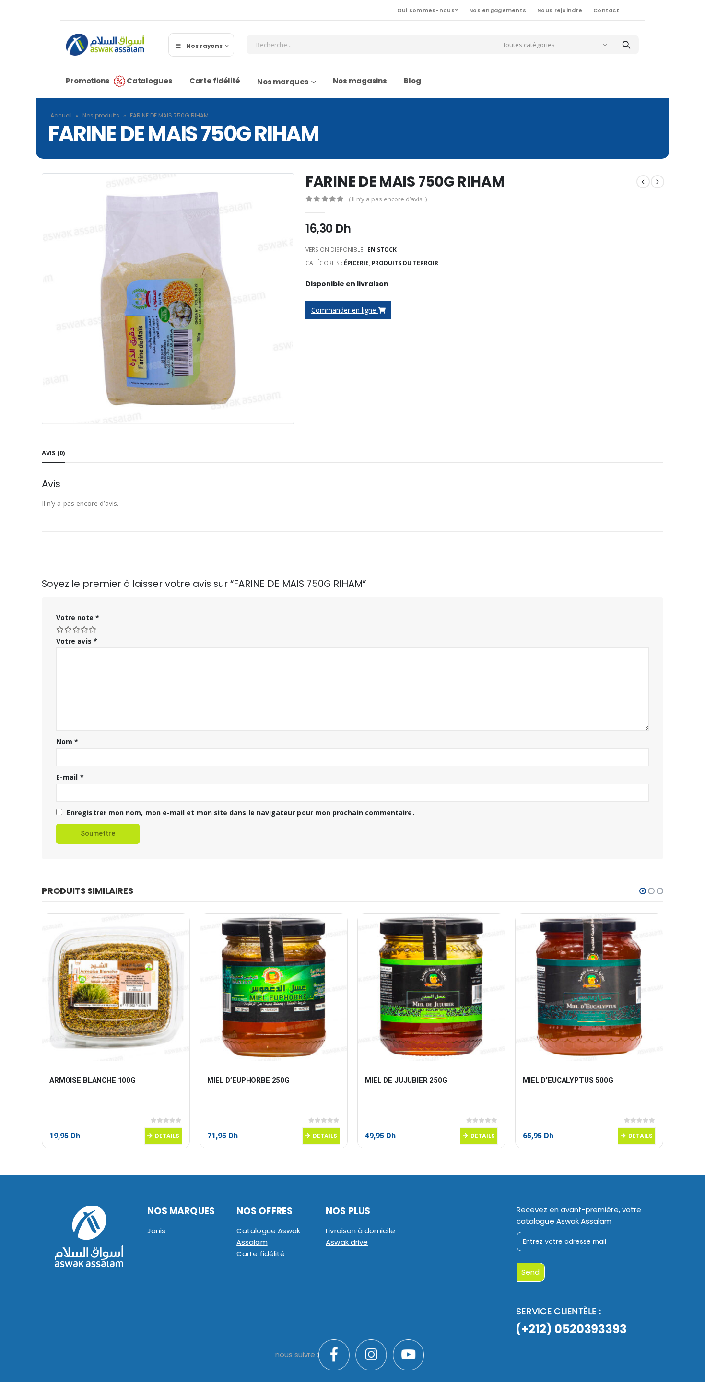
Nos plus (348, 1211)
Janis (156, 1231)
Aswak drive (347, 1242)
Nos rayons (204, 46)
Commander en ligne (344, 310)
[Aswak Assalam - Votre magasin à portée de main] (105, 45)
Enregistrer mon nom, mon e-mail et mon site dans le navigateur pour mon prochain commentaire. (240, 812)
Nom (67, 741)
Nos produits (100, 115)
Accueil (61, 115)
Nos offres (264, 1211)
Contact (606, 10)
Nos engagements (497, 10)
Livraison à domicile (360, 1231)
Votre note (77, 617)
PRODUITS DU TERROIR (405, 263)
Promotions (88, 81)
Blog (412, 81)
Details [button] (167, 1136)
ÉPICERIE (356, 263)
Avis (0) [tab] (53, 452)
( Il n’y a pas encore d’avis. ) (388, 199)
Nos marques (283, 82)
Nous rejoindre (559, 10)
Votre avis (76, 640)
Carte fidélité (214, 81)
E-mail (70, 777)
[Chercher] (626, 44)
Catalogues (150, 81)
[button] (642, 891)
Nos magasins (360, 81)
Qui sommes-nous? (427, 10)
